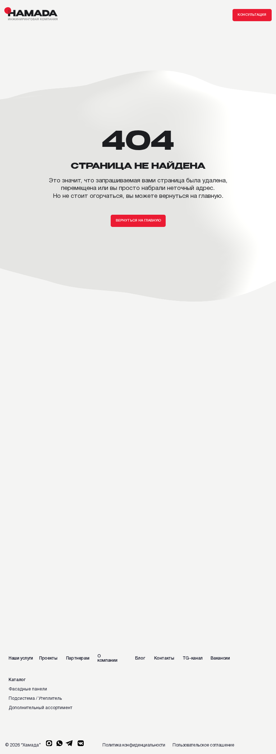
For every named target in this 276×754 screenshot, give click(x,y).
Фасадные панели (28, 689)
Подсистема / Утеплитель (35, 699)
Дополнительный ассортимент (40, 708)
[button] (252, 15)
